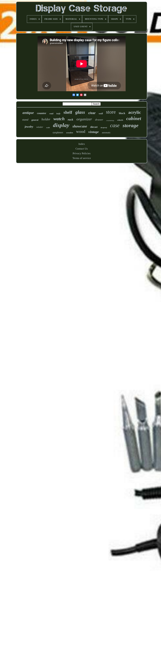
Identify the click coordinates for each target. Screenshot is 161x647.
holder (46, 119)
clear (92, 113)
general (34, 120)
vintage (93, 132)
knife (58, 114)
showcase (79, 126)
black (122, 113)
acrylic (134, 112)
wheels (120, 120)
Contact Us (81, 148)
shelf (68, 112)
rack (70, 119)
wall (101, 113)
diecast (93, 127)
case (114, 125)
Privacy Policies (82, 153)
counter (41, 113)
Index (81, 143)
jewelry (29, 126)
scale (48, 127)
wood (80, 131)
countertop (110, 120)
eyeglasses (58, 132)
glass (80, 112)
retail (51, 114)
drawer (99, 119)
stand (25, 119)
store (111, 112)
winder (39, 127)
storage (131, 125)
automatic (106, 132)
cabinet (133, 118)
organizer (84, 119)
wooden (69, 132)
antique (28, 113)
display (61, 125)
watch (59, 118)
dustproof (104, 127)
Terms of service (81, 158)
